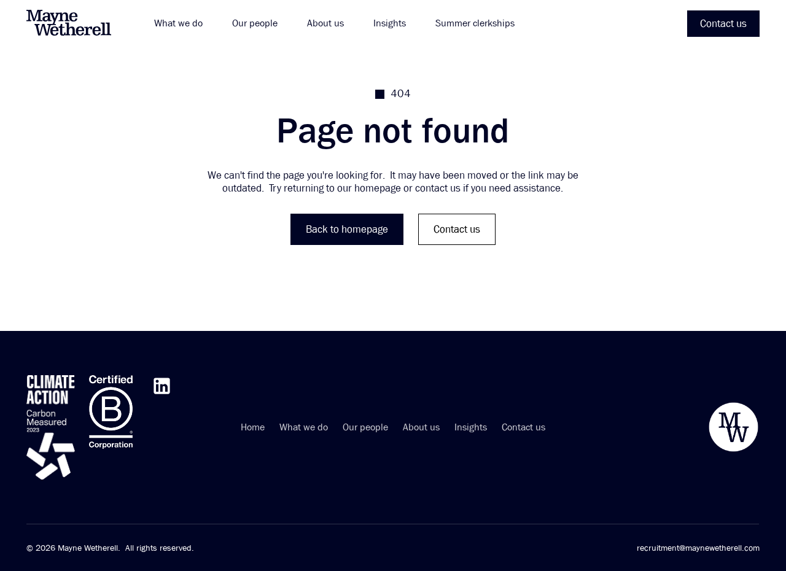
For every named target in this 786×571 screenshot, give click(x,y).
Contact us (523, 427)
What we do (303, 427)
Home (253, 427)
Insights (470, 427)
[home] (75, 23)
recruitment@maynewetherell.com (698, 548)
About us (421, 427)
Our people (365, 427)
